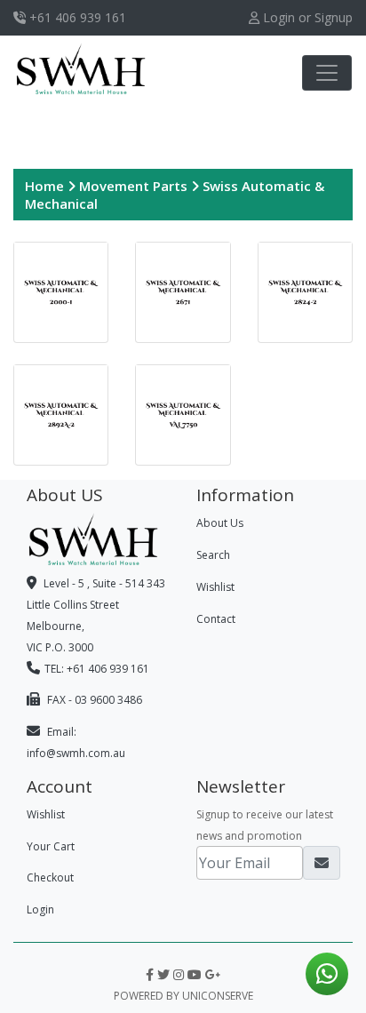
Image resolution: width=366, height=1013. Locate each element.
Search (213, 554)
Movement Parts (135, 186)
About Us (219, 522)
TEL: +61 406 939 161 (96, 668)
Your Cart (51, 846)
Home (46, 186)
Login (40, 909)
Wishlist (215, 586)
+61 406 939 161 (76, 17)
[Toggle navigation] (327, 73)
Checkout (50, 877)
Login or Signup (306, 17)
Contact (215, 618)
